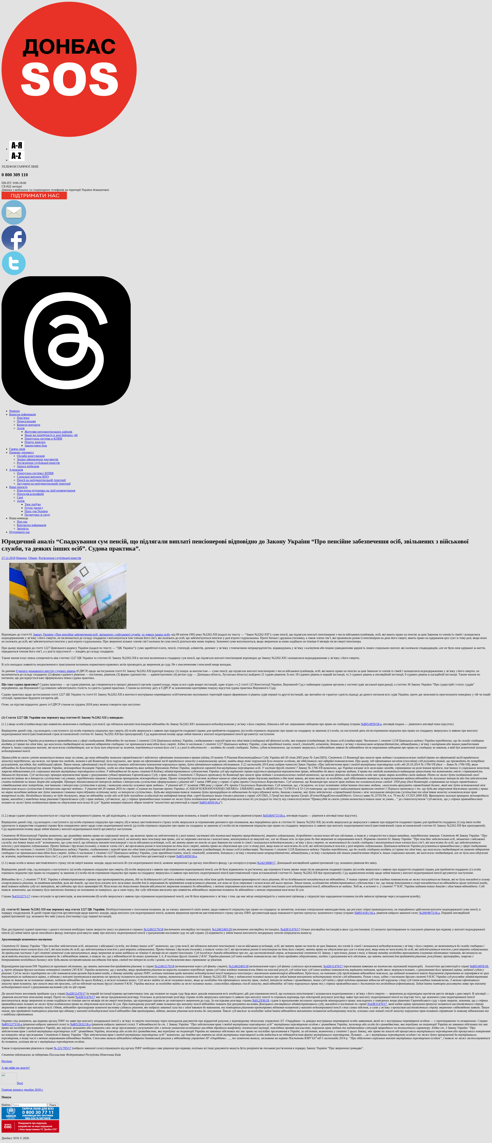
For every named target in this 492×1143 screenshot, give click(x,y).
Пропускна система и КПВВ (43, 438)
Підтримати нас (19, 532)
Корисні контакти (28, 424)
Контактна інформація (31, 525)
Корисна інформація (22, 414)
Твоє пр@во (33, 504)
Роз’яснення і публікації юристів (38, 462)
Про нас (22, 521)
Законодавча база (36, 445)
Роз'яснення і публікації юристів (60, 558)
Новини (14, 411)
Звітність (23, 528)
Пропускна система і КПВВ (35, 473)
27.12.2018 (8, 558)
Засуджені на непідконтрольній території (44, 483)
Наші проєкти (18, 487)
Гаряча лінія (17, 449)
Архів (21, 428)
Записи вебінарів (28, 466)
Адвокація (16, 469)
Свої (20, 497)
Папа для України (36, 511)
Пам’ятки (23, 417)
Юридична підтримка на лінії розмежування (46, 490)
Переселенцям (26, 421)
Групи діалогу (34, 507)
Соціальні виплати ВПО (33, 476)
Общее (32, 558)
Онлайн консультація (31, 456)
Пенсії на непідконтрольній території (41, 480)
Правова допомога (21, 452)
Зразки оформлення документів (37, 459)
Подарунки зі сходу (37, 514)
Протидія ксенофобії (30, 494)
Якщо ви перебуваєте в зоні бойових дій (51, 435)
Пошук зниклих (35, 442)
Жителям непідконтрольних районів (48, 431)
